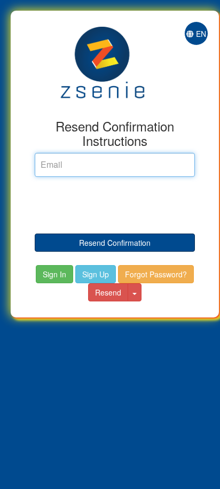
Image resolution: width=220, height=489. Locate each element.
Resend (108, 292)
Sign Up (95, 274)
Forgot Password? (156, 274)
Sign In (54, 274)
